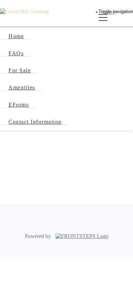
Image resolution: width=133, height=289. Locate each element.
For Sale (20, 70)
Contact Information (35, 122)
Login (109, 12)
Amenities (22, 87)
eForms (19, 105)
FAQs (16, 53)
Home (16, 36)
